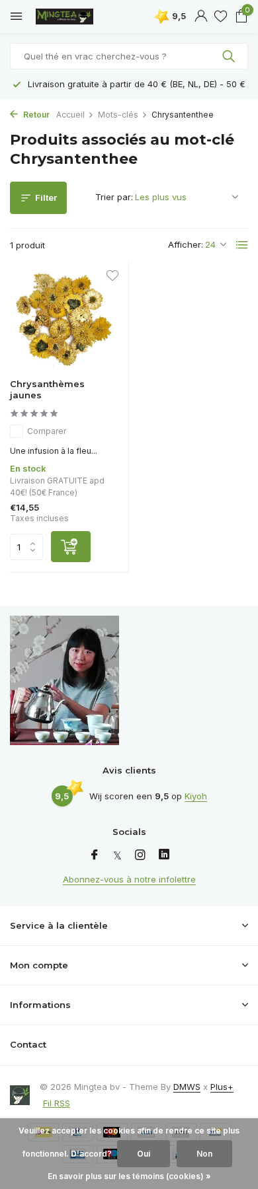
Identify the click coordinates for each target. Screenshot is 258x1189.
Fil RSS (56, 1103)
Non (204, 1154)
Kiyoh (196, 796)
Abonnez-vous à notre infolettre (129, 879)
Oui (143, 1154)
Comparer (46, 431)
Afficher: (185, 244)
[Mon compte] (200, 16)
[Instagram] (140, 855)
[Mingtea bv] (69, 16)
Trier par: (114, 197)
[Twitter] (117, 855)
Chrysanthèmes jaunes (47, 389)
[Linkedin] (164, 855)
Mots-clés (118, 115)
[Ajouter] (71, 546)
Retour (35, 115)
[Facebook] (94, 855)
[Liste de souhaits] (221, 16)
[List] (242, 245)
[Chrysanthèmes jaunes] (64, 320)
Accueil (70, 115)
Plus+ (222, 1086)
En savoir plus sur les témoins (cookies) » (129, 1176)
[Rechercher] (230, 56)
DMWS (186, 1086)
